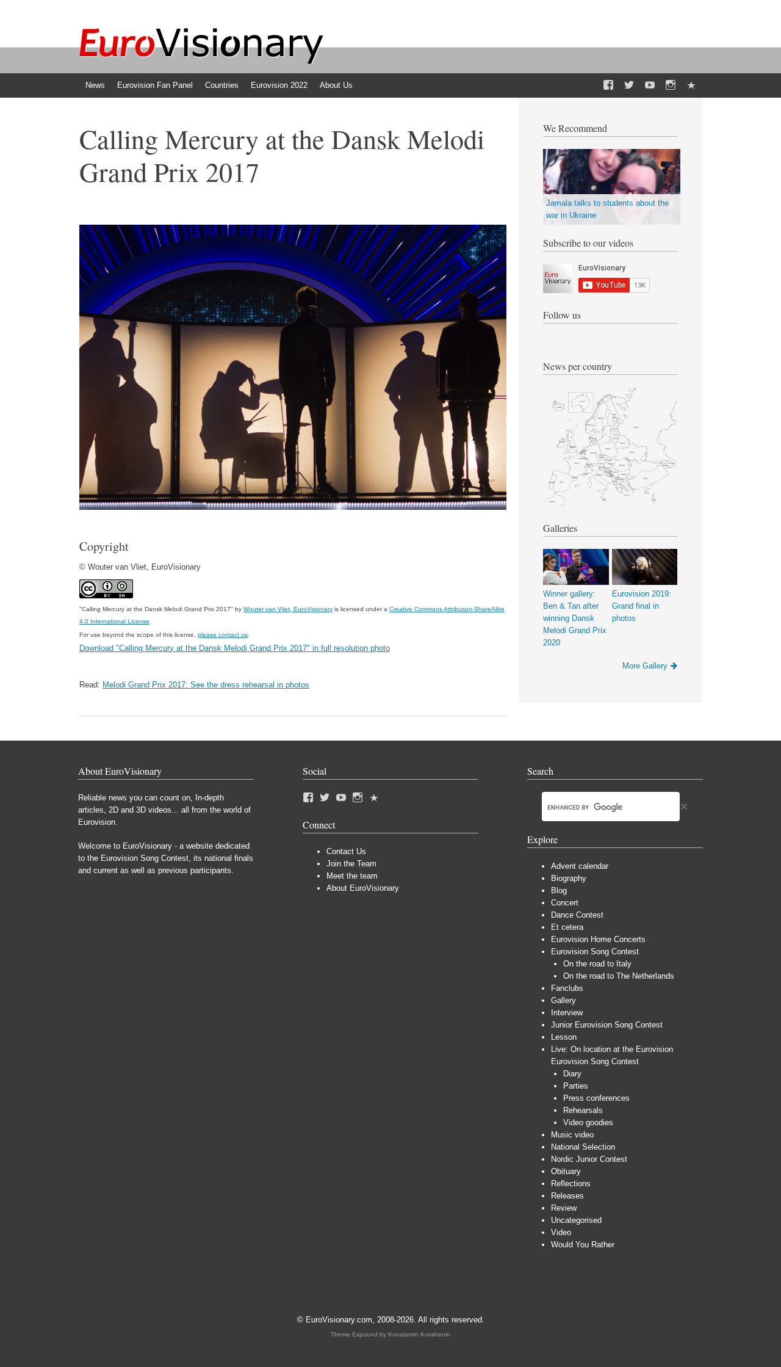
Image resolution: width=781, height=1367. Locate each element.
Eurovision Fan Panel (155, 85)
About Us (336, 85)
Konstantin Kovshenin (419, 1334)
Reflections (571, 1183)
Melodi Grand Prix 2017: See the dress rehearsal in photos (206, 684)
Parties (575, 1085)
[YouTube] (649, 85)
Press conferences (596, 1098)
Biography (568, 878)
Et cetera (567, 927)
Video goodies (588, 1122)
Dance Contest (577, 914)
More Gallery (645, 665)
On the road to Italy (597, 963)
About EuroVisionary (362, 888)
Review (564, 1208)
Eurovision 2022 (279, 85)
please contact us (223, 634)
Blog (559, 890)
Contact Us (346, 851)
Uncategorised (576, 1220)
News (95, 85)
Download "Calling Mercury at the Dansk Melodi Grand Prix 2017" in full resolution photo (234, 648)
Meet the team (352, 875)
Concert (564, 902)
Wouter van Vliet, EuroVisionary (288, 609)
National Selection (583, 1146)
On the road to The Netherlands (618, 976)
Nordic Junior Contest (589, 1159)
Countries (222, 85)
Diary (572, 1073)
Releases (567, 1195)
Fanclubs (567, 988)
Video (561, 1232)
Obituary (566, 1171)
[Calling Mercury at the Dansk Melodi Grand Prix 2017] (292, 507)
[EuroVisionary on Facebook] (608, 85)
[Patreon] (691, 85)
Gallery (563, 1000)
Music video (572, 1134)
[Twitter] (629, 85)
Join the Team (351, 863)
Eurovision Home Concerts (598, 939)
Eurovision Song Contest (595, 951)
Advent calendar (579, 866)
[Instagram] (670, 85)
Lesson (564, 1037)
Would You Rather (582, 1244)
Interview (567, 1012)
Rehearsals (583, 1110)
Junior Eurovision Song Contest (607, 1024)
